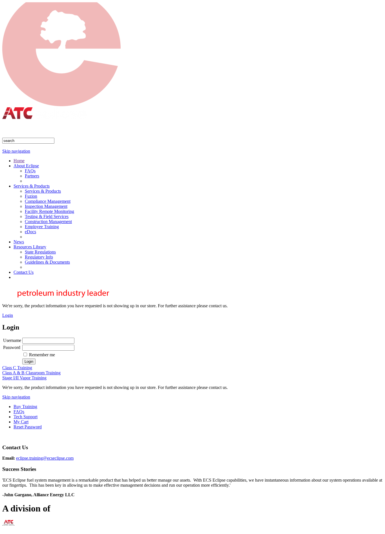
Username (12, 340)
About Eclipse (26, 165)
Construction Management (48, 221)
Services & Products (32, 186)
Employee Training (42, 226)
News (19, 241)
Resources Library (30, 246)
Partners (32, 175)
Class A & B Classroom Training (31, 372)
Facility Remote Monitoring (49, 211)
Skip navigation (16, 151)
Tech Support (25, 416)
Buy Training (25, 406)
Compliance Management (47, 201)
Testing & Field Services (46, 216)
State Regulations (40, 252)
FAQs (30, 170)
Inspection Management (46, 206)
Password (11, 347)
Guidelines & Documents (47, 262)
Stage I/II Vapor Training (24, 377)
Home (19, 160)
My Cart (21, 421)
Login (7, 315)
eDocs (30, 231)
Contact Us (24, 272)
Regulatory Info (39, 257)
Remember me (42, 354)
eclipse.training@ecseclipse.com (45, 458)
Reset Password (28, 426)
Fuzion (31, 196)
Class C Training (17, 367)
